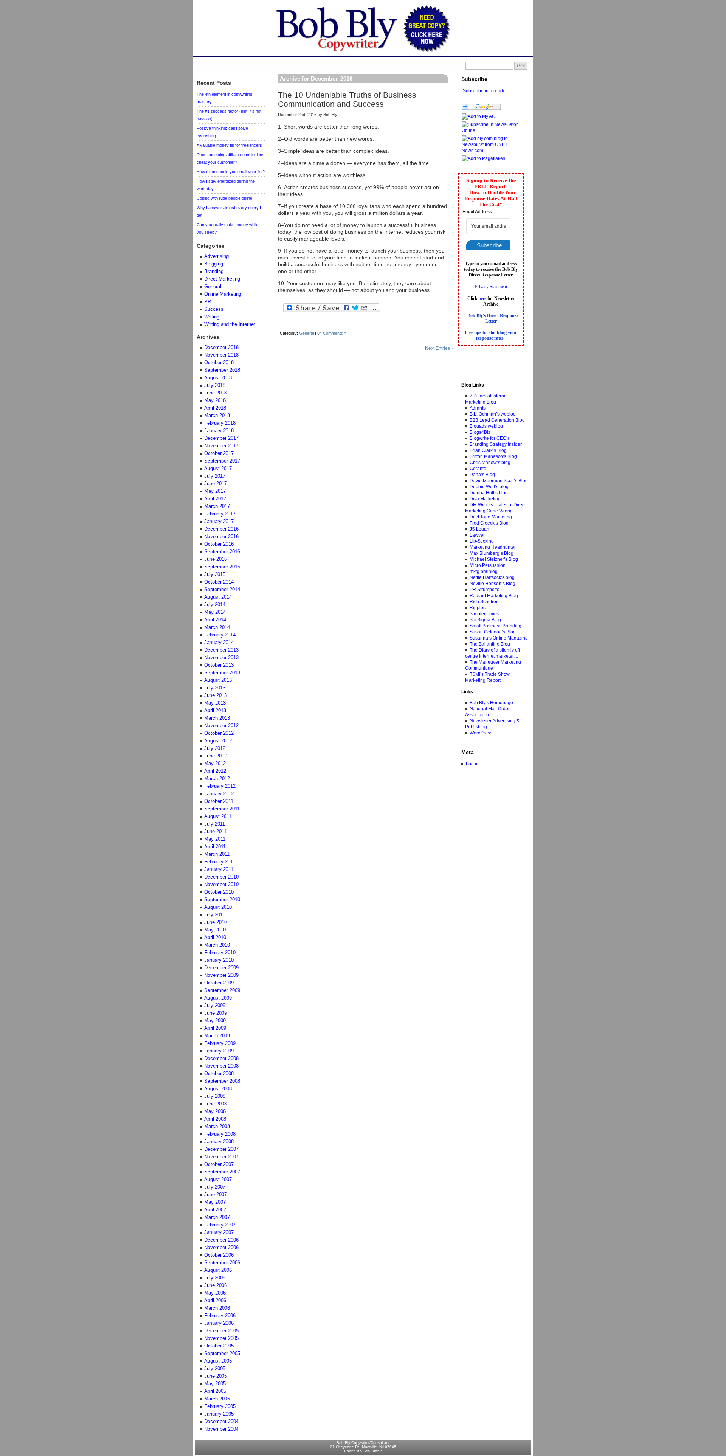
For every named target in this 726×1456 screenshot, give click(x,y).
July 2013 (214, 688)
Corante (478, 468)
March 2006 (217, 1308)
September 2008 (222, 1081)
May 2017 (215, 491)
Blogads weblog (486, 426)
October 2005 (219, 1346)
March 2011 (217, 854)
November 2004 (221, 1429)
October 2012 (219, 733)
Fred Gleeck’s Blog (489, 523)
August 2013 (218, 680)
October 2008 (219, 1073)
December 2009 (221, 967)
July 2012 (214, 748)
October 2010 (219, 892)
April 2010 (215, 937)
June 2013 (215, 695)
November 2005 (221, 1338)
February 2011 (219, 862)
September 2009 (222, 990)
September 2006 (222, 1262)
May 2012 (215, 763)
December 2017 (221, 438)
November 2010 (221, 884)
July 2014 (214, 604)
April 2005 (215, 1391)
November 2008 (221, 1066)
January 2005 (219, 1414)
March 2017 (217, 506)
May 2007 (215, 1202)
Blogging (213, 264)
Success (213, 309)
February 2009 (220, 1043)
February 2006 (220, 1315)
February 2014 (220, 635)
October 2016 (219, 544)
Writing (211, 317)
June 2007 (215, 1194)
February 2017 (220, 514)
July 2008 (214, 1096)
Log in (472, 764)
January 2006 (219, 1323)
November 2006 (221, 1247)
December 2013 (221, 650)
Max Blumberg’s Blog (491, 553)
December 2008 (221, 1058)
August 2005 (218, 1361)
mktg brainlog (484, 571)
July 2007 (214, 1187)
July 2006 (214, 1278)
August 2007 (218, 1179)
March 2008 (217, 1126)
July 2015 (214, 574)
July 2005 (214, 1368)
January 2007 (219, 1232)
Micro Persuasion (488, 565)
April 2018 (215, 408)
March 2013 (217, 718)
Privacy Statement (491, 286)
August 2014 (218, 597)
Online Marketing (222, 294)
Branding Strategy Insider (496, 444)
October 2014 (219, 582)
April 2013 (215, 710)
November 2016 (221, 536)
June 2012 (215, 756)
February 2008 (220, 1134)
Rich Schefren (484, 601)
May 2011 (214, 839)
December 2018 (221, 347)
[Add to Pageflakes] (483, 158)
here (482, 298)
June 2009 (215, 1013)
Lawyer (477, 535)
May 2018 (215, 400)
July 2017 (214, 476)
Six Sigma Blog (485, 620)
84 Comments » (331, 333)
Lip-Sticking (482, 541)
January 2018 (219, 430)
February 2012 (220, 786)
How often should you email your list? (231, 171)
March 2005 (217, 1399)
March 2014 (217, 627)
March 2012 (217, 778)
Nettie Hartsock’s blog (492, 577)
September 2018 (222, 370)
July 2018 (214, 385)
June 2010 (215, 922)
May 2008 (215, 1111)
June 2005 (215, 1376)
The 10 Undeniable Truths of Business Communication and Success (347, 99)
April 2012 (215, 771)
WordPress (481, 733)
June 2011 (215, 831)
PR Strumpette (485, 589)
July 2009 (214, 1005)
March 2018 (217, 415)
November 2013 (221, 657)
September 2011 (222, 809)
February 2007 (220, 1225)
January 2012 (219, 793)
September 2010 (222, 899)
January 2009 (219, 1051)
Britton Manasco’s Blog (493, 456)
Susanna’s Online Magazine (499, 638)
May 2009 (215, 1020)
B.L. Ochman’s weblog (493, 414)
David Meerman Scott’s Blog (499, 480)
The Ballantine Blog (490, 644)
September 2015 (222, 567)
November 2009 (221, 975)
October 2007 (219, 1164)
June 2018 (215, 393)
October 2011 (218, 801)
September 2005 (222, 1353)
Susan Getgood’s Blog (493, 632)
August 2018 (218, 377)
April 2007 (215, 1209)
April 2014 (215, 619)
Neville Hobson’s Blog (492, 583)
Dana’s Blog (482, 474)
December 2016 (221, 529)
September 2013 (222, 672)
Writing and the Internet (229, 324)
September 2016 (222, 551)
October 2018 (219, 362)
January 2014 (219, 642)
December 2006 (221, 1240)
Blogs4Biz (480, 432)
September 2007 (222, 1172)
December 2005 (221, 1330)
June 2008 (215, 1104)
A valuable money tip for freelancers (229, 145)
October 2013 (219, 665)
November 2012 (221, 725)
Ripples (478, 607)
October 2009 (219, 983)
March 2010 (217, 945)
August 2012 (218, 741)
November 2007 (221, 1157)
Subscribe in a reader (485, 90)
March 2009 (217, 1035)
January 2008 (219, 1141)
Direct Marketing (222, 279)
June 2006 (215, 1285)
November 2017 (221, 446)
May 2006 (215, 1293)
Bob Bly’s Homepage (491, 702)
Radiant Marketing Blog (494, 595)
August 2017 (218, 468)
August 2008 (218, 1088)
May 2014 (215, 612)
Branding (213, 271)
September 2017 (222, 461)
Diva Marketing (485, 499)
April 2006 (215, 1300)
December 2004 (221, 1421)
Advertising (216, 256)
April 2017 (215, 498)
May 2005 (215, 1383)
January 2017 (219, 521)
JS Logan (479, 529)
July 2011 (214, 824)
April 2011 (215, 846)
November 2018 (221, 355)
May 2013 (215, 703)
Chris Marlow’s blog (490, 462)
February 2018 (220, 423)
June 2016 (215, 559)
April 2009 (215, 1028)
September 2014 (222, 589)
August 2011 (217, 816)
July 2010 (214, 914)
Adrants (478, 408)
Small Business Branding (495, 626)
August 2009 (218, 998)
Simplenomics (484, 614)
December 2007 (221, 1149)
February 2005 (220, 1406)
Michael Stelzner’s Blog (494, 559)
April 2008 (215, 1119)
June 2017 (215, 483)
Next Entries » (439, 348)
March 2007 (217, 1217)
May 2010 (215, 930)
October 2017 (219, 453)
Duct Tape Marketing (491, 517)
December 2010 (221, 877)
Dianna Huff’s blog (489, 493)
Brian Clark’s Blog (488, 450)
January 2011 (218, 869)
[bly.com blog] (493, 130)
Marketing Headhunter (493, 547)
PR (207, 301)
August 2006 (218, 1270)
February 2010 (220, 952)
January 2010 (219, 960)
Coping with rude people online (224, 198)
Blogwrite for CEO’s (490, 438)
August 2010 (218, 907)
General (306, 333)
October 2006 (219, 1255)
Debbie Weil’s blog (489, 486)
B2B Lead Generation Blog (497, 420)
